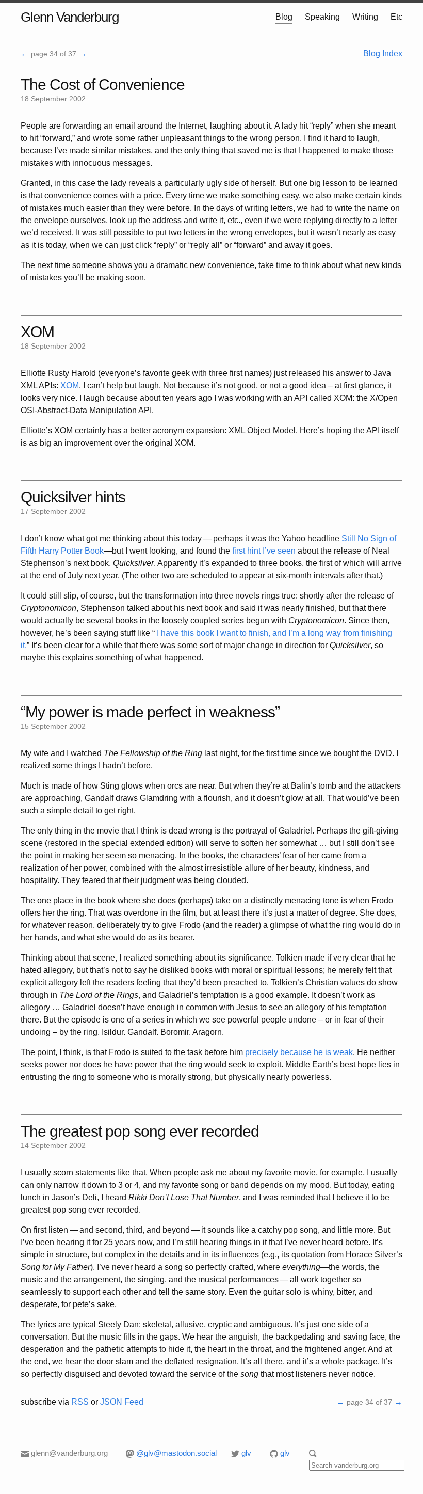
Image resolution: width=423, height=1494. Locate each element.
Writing (365, 16)
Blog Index (382, 53)
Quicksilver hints (73, 497)
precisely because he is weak (299, 1052)
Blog (283, 16)
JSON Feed (121, 1401)
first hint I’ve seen (264, 550)
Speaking (322, 16)
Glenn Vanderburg (70, 17)
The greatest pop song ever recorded (140, 1131)
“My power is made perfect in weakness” (150, 711)
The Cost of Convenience (103, 84)
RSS (80, 1401)
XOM (37, 331)
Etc (396, 16)
